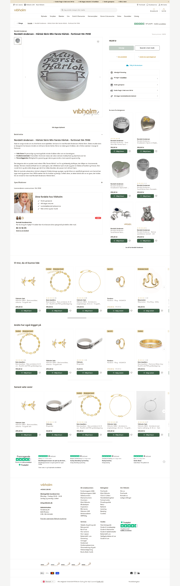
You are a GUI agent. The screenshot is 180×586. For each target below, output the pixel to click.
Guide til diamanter (107, 529)
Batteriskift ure (105, 534)
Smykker (53, 16)
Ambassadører (86, 513)
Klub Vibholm (40, 5)
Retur (102, 504)
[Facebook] (131, 573)
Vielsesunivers (85, 495)
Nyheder (44, 16)
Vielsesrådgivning (87, 550)
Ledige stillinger (125, 498)
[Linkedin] (139, 573)
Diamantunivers (86, 498)
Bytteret (103, 507)
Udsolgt (121, 48)
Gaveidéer (127, 16)
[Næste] (100, 77)
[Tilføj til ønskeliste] (98, 42)
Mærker (61, 16)
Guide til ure (104, 538)
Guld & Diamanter (78, 16)
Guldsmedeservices (87, 545)
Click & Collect (105, 495)
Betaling (103, 511)
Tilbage (20, 23)
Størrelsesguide (105, 525)
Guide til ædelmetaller (108, 532)
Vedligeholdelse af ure (108, 536)
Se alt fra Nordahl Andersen (134, 247)
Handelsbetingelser (107, 498)
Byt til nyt (84, 529)
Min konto (164, 5)
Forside (30, 23)
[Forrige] (25, 77)
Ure (68, 16)
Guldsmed (84, 543)
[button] (134, 78)
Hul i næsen (85, 534)
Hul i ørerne (19, 5)
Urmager (84, 541)
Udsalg (136, 16)
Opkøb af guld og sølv (88, 525)
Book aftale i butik (87, 552)
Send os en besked (22, 231)
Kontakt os (124, 495)
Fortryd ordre (105, 500)
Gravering (84, 538)
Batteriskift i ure (86, 536)
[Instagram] (135, 573)
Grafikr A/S (100, 581)
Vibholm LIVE (30, 5)
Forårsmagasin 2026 (87, 491)
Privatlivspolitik (105, 502)
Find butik (142, 5)
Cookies (103, 513)
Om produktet (122, 57)
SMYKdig (84, 516)
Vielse (119, 16)
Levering (103, 509)
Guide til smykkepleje (107, 527)
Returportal (85, 527)
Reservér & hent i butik (147, 48)
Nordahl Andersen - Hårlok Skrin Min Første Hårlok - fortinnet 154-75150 (57, 23)
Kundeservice (153, 5)
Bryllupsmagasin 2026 (88, 493)
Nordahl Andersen (20, 31)
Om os (122, 491)
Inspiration (84, 507)
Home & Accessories (107, 16)
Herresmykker (93, 16)
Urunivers (84, 500)
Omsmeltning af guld (88, 547)
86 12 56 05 (21, 227)
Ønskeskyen (85, 504)
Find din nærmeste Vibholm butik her (53, 519)
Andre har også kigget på (148, 57)
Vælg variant (119, 311)
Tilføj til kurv (120, 151)
